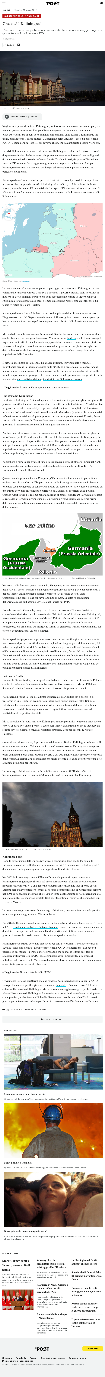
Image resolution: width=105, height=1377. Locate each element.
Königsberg (31, 1009)
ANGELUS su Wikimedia (85, 578)
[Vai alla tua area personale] (101, 3)
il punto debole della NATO (49, 947)
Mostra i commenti (52, 1019)
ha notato (61, 985)
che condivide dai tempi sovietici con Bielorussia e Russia (49, 379)
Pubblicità (21, 1358)
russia (43, 1009)
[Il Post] (52, 3)
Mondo (6, 10)
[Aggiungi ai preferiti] (18, 45)
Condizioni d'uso (77, 1358)
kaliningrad (17, 1009)
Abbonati (93, 1348)
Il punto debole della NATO (35, 972)
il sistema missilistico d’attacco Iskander (35, 927)
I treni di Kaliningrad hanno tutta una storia (44, 387)
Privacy (34, 1358)
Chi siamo (7, 1358)
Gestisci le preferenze (53, 1358)
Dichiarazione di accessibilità (17, 1360)
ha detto (71, 338)
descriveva (66, 746)
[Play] (7, 117)
